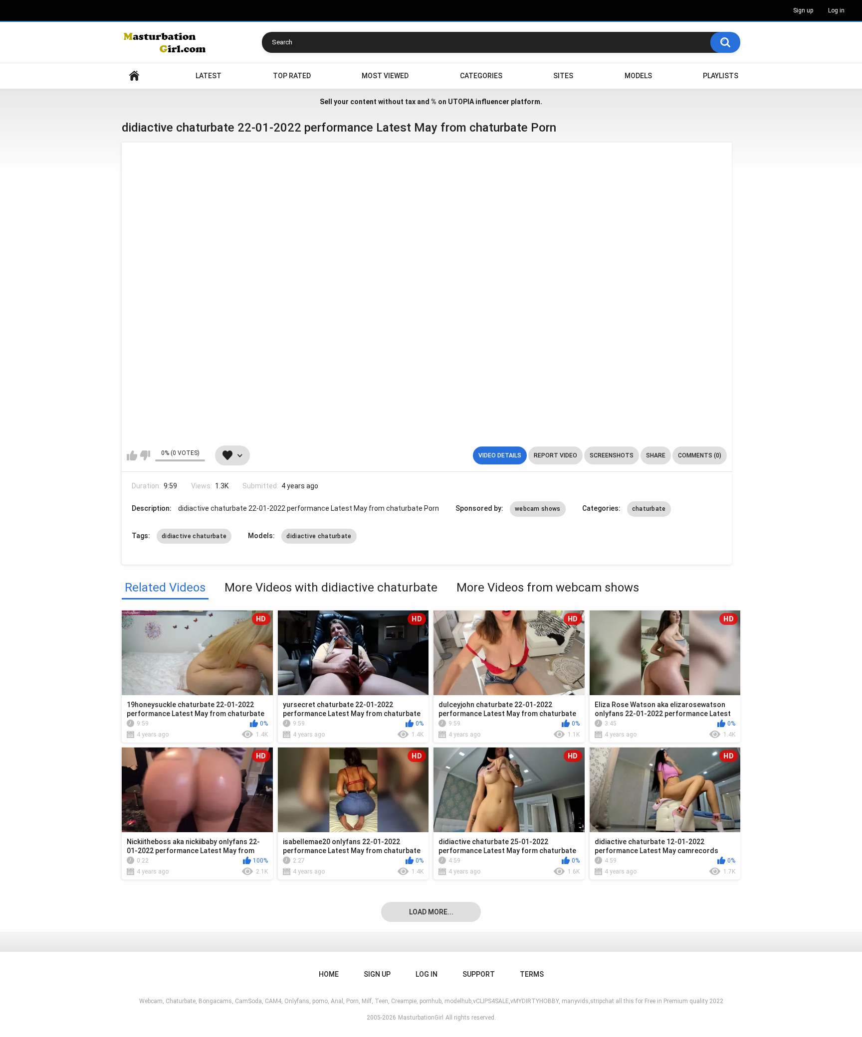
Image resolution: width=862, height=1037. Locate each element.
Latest (208, 76)
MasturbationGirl (420, 1017)
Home (134, 76)
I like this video (132, 455)
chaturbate (649, 508)
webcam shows (538, 508)
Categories (481, 76)
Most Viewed (385, 76)
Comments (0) (699, 455)
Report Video (555, 455)
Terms (532, 974)
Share (655, 455)
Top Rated (292, 76)
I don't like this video (145, 455)
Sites (563, 76)
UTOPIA (461, 102)
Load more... (431, 912)
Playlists (720, 76)
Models (638, 76)
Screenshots (612, 455)
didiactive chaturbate (194, 536)
